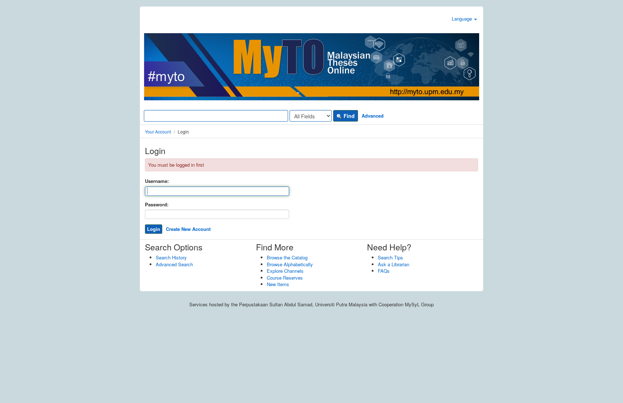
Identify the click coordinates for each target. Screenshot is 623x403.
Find (348, 115)
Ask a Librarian (393, 264)
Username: (157, 181)
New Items (278, 284)
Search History (171, 257)
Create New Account (188, 228)
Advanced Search (174, 264)
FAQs (384, 270)
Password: (156, 204)
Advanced (373, 115)
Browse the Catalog (287, 257)
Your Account (158, 131)
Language (462, 18)
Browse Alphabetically (290, 264)
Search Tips (390, 257)
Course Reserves (285, 277)
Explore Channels (285, 270)
